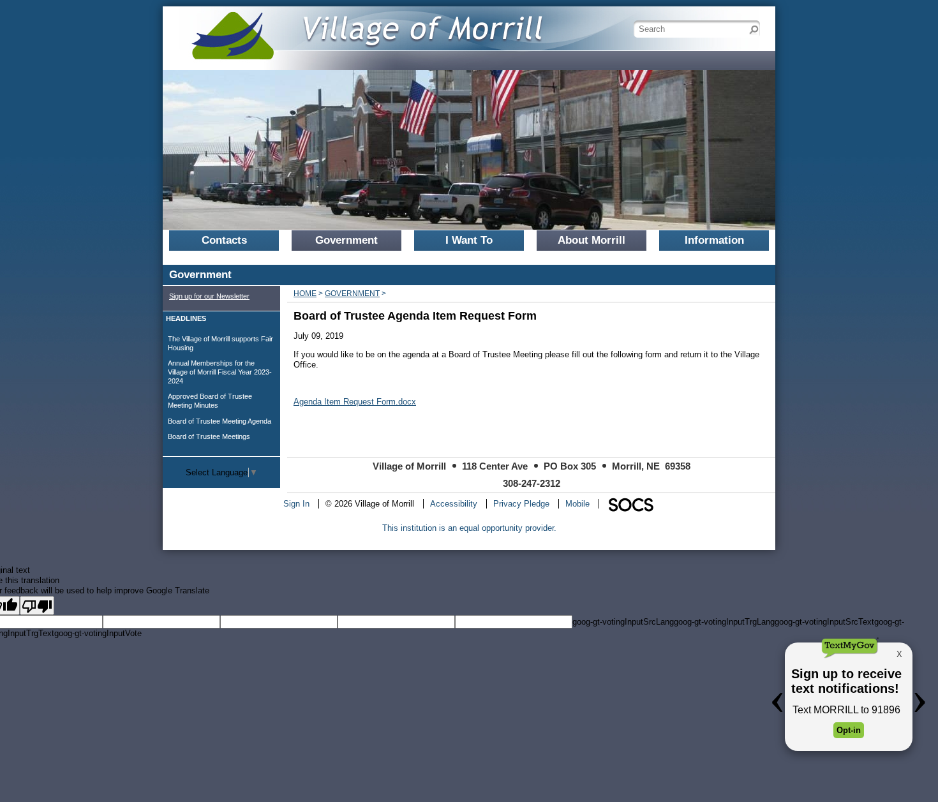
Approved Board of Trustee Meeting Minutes (210, 400)
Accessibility (453, 504)
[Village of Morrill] (360, 28)
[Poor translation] (37, 605)
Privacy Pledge (521, 504)
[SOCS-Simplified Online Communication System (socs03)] (630, 504)
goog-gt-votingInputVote (98, 633)
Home (305, 293)
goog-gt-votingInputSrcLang (623, 622)
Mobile (577, 504)
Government (352, 293)
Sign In (296, 504)
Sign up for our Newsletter (209, 296)
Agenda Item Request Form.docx (355, 401)
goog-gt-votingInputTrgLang (724, 622)
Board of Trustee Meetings (209, 436)
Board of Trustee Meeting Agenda (219, 421)
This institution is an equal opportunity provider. (469, 528)
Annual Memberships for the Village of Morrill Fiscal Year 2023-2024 (220, 371)
